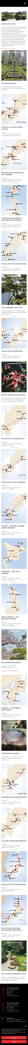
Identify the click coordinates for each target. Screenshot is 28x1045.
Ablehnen (14, 1041)
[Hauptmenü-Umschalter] (25, 3)
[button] (26, 1026)
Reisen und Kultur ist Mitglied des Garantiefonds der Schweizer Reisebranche (16, 1019)
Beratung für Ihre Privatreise (8, 48)
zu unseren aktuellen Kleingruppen (9, 670)
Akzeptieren (14, 1037)
